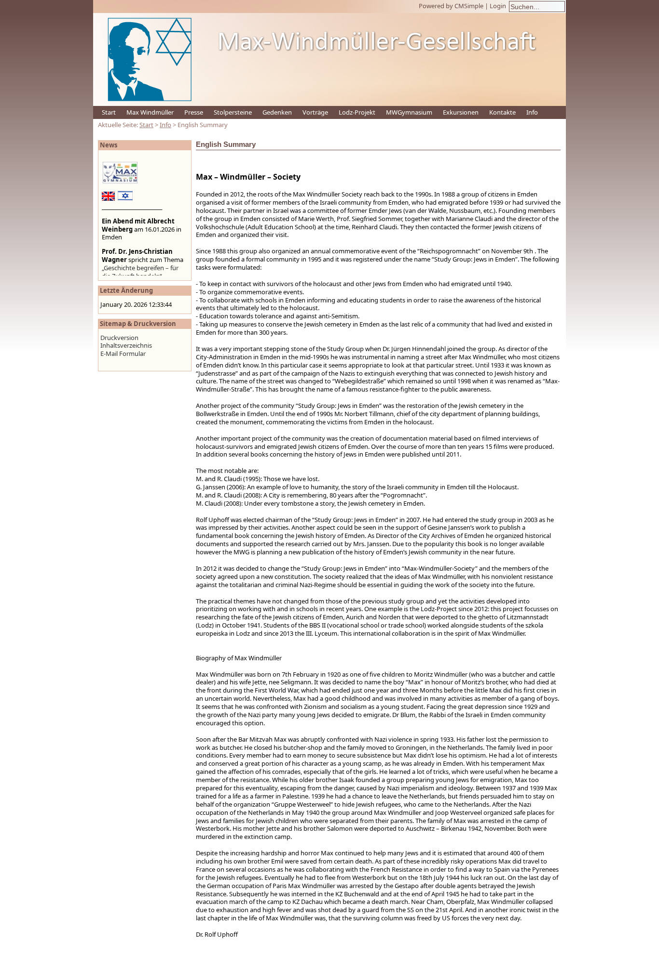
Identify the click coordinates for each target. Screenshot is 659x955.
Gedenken (277, 112)
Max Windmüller (150, 112)
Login (498, 5)
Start (109, 112)
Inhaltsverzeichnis (126, 345)
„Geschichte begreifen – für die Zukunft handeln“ (140, 271)
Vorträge (315, 112)
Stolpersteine (233, 112)
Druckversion (119, 337)
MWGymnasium (409, 112)
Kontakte (502, 112)
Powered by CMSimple (451, 5)
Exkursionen (461, 112)
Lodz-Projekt (357, 112)
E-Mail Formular (123, 353)
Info (532, 112)
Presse (193, 112)
